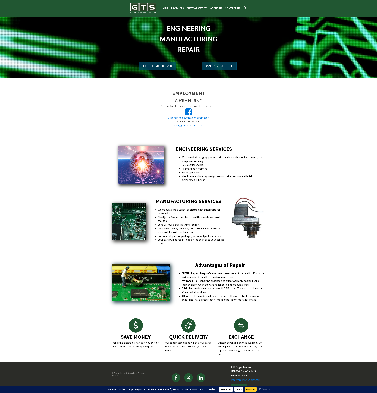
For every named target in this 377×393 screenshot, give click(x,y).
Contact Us (232, 8)
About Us (216, 8)
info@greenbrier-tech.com (188, 125)
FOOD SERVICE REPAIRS (157, 66)
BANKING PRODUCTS (219, 66)
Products (177, 8)
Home (164, 8)
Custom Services (197, 8)
